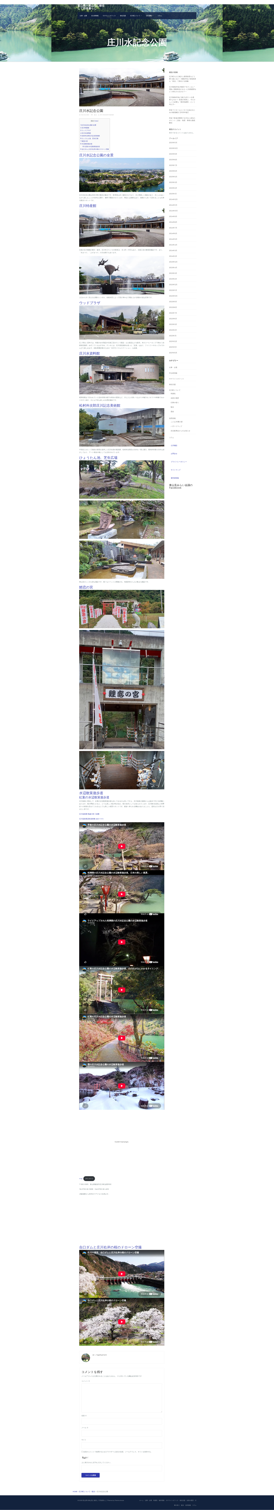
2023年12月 (173, 262)
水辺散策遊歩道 (86, 144)
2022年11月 (173, 290)
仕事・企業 (83, 16)
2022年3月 (173, 324)
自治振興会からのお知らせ (180, 431)
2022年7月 (173, 313)
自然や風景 (175, 398)
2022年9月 (173, 301)
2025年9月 (173, 154)
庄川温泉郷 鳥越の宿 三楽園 (89, 814)
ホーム (141, 1500)
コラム (160, 16)
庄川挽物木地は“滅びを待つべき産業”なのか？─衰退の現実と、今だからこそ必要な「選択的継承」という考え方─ (182, 100)
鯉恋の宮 (84, 141)
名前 (84, 1416)
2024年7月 (173, 228)
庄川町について (135, 16)
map (80, 1179)
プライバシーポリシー (179, 462)
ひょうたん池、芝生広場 (89, 138)
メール (84, 1428)
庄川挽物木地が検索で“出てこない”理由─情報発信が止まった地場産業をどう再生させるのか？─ (182, 89)
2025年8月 (173, 159)
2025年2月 (173, 188)
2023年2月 (173, 279)
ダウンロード (89, 1179)
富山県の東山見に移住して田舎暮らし (91, 7)
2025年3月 (173, 182)
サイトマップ (175, 470)
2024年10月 (173, 211)
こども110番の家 (177, 422)
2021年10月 (173, 353)
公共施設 (174, 445)
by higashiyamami (107, 115)
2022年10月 (173, 296)
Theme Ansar (119, 1500)
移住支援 (123, 16)
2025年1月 (173, 194)
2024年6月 (173, 233)
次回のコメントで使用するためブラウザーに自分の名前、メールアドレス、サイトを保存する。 (117, 1452)
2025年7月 (173, 165)
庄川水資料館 (85, 133)
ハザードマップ (176, 426)
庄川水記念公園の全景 (88, 125)
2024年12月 (173, 199)
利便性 (173, 393)
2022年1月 (172, 336)
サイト (83, 1440)
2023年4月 (173, 267)
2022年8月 (173, 307)
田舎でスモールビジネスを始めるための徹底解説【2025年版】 (182, 111)
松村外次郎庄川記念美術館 (90, 136)
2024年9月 (173, 216)
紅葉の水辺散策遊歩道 (91, 146)
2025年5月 (173, 177)
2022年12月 (173, 284)
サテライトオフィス (109, 16)
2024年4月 (173, 245)
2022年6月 (173, 319)
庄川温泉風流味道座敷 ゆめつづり (91, 819)
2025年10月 (173, 148)
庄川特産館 (84, 128)
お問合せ (174, 453)
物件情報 (161, 1500)
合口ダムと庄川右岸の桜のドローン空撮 (94, 149)
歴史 (172, 411)
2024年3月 (173, 250)
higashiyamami (101, 1355)
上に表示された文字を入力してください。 (96, 1462)
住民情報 (149, 16)
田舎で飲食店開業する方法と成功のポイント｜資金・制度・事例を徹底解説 (182, 120)
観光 (95, 115)
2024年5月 (173, 239)
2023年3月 (173, 273)
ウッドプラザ (85, 130)
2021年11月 (173, 347)
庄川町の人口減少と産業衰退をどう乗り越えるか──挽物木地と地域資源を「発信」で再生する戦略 (182, 78)
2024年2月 (173, 256)
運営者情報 (175, 478)
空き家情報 (95, 16)
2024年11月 (173, 205)
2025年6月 (173, 171)
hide (96, 121)
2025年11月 (173, 142)
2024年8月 (173, 222)
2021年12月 (173, 341)
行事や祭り (175, 402)
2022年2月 (173, 330)
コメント (85, 1381)
